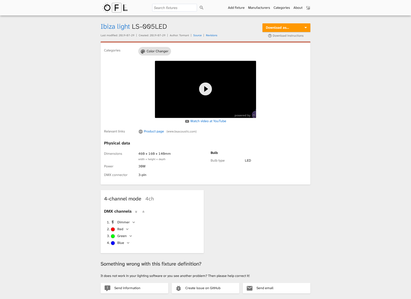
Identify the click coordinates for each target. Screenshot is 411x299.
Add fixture (236, 7)
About (297, 7)
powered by (242, 115)
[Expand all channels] (136, 211)
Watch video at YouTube (207, 121)
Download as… (277, 27)
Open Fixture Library (114, 7)
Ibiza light (115, 26)
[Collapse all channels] (143, 211)
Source (197, 35)
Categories (282, 7)
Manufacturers (259, 7)
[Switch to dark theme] (308, 7)
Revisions (211, 35)
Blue (120, 242)
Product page (169, 131)
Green (122, 236)
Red (120, 229)
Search (205, 8)
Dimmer (123, 222)
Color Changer (157, 51)
